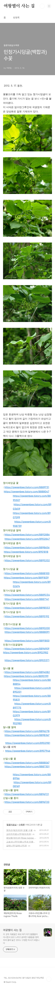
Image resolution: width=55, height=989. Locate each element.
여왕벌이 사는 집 (19, 6)
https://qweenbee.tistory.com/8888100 (27, 573)
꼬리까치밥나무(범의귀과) (18, 834)
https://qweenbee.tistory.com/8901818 (26, 551)
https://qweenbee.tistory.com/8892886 (27, 534)
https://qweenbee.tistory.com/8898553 (27, 607)
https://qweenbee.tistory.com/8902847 (27, 538)
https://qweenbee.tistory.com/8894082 (27, 672)
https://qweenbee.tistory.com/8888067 (27, 762)
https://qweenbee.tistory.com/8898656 (27, 547)
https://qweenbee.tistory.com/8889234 (27, 594)
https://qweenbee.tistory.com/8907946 (27, 750)
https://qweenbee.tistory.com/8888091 (27, 632)
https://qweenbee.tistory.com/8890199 (26, 676)
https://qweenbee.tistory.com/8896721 (26, 794)
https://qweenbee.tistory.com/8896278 (27, 731)
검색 (42, 6)
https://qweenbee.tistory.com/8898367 (27, 735)
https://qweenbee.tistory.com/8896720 (26, 801)
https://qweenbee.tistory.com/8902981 (27, 742)
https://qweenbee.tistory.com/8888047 (26, 491)
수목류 (22, 824)
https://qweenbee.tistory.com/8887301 (27, 766)
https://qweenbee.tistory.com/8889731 (26, 487)
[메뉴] (49, 6)
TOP (48, 979)
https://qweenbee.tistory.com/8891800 (27, 640)
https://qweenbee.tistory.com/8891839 (26, 577)
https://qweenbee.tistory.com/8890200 (27, 628)
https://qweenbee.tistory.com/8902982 (25, 652)
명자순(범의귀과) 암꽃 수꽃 (19, 830)
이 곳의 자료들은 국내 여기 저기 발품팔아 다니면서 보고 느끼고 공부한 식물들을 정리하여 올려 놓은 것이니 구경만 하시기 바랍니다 (21, 938)
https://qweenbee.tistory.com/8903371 (27, 660)
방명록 (16, 17)
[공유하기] (14, 811)
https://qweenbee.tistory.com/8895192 (26, 616)
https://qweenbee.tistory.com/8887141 (27, 599)
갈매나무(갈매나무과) (16, 845)
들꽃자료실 (11, 824)
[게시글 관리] (18, 811)
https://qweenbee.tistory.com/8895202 (27, 560)
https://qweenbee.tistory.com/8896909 (26, 648)
